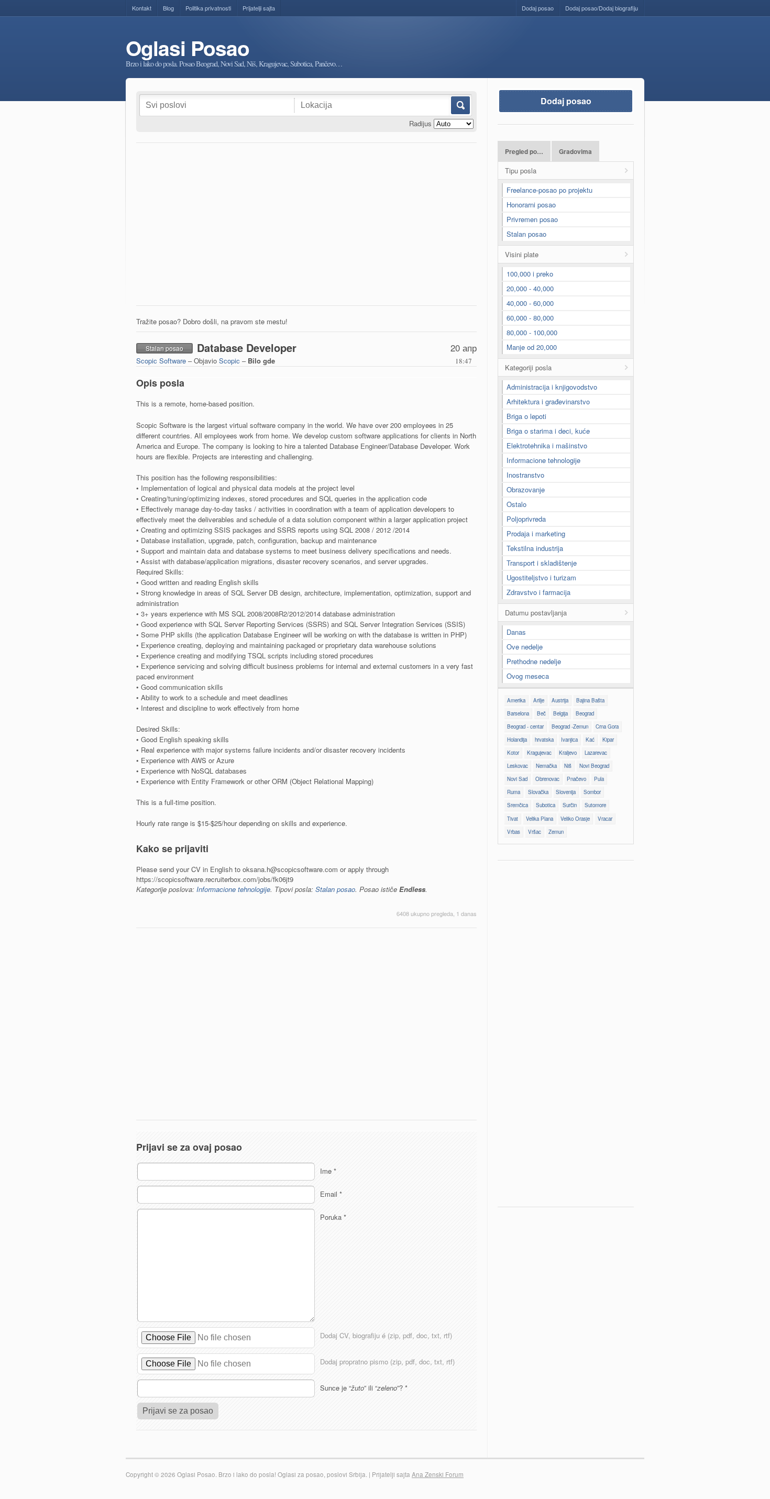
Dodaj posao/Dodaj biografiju (601, 8)
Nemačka (546, 765)
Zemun (556, 831)
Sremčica (517, 805)
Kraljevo (568, 752)
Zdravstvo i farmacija (538, 592)
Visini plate (521, 254)
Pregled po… (524, 151)
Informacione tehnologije (233, 889)
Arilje (538, 700)
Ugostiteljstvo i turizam (541, 577)
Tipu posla (520, 170)
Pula (599, 778)
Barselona (518, 713)
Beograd (585, 713)
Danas (516, 632)
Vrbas (513, 831)
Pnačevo (576, 778)
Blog (168, 8)
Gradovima (575, 151)
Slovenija (566, 792)
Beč (541, 713)
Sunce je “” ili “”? (364, 1388)
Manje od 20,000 (532, 347)
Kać (590, 739)
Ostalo (516, 504)
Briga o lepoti (526, 416)
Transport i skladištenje (542, 563)
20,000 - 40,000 (530, 288)
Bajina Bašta (590, 700)
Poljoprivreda (526, 519)
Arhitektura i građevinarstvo (548, 401)
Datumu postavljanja (536, 613)
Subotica (545, 805)
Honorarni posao (531, 205)
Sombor (592, 792)
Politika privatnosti (208, 8)
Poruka (333, 1217)
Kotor (513, 752)
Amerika (516, 700)
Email (331, 1194)
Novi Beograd (594, 765)
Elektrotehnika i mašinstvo (547, 445)
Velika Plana (539, 818)
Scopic (229, 361)
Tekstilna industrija (535, 548)
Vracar (605, 818)
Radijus (420, 123)
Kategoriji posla (528, 367)
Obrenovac (547, 778)
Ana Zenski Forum (438, 1474)
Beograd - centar (525, 726)
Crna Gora (607, 726)
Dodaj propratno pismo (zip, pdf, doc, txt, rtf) (387, 1361)
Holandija (517, 739)
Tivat (512, 818)
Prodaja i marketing (536, 533)
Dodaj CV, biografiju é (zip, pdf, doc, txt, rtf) (386, 1335)
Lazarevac (596, 752)
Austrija (560, 700)
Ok (459, 105)
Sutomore (595, 805)
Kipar (608, 739)
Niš (567, 765)
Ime (328, 1171)
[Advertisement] (306, 226)
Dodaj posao (538, 8)
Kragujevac (539, 752)
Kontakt (141, 8)
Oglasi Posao (187, 48)
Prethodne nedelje (534, 661)
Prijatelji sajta (259, 8)
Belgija (560, 713)
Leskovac (517, 765)
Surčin (570, 805)
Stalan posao (335, 889)
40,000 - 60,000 (530, 303)
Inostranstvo (525, 475)
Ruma (513, 792)
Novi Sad (517, 778)
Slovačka (538, 792)
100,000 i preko (530, 274)
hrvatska (544, 739)
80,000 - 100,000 (532, 332)
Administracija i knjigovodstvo (552, 387)
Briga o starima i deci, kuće (548, 431)
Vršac (534, 831)
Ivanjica (569, 739)
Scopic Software (161, 361)
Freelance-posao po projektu (549, 190)
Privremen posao (532, 219)
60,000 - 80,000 (530, 318)
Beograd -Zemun (570, 726)
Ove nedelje (525, 647)
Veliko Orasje (575, 818)
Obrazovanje (526, 489)
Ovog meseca (528, 676)
